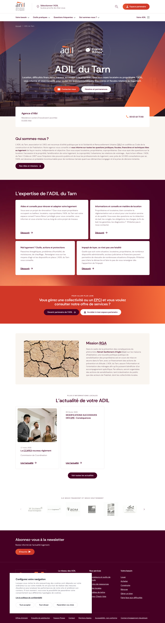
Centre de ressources (99, 584)
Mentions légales (85, 618)
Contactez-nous (69, 89)
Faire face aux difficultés (131, 597)
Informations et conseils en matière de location (118, 206)
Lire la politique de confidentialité (29, 597)
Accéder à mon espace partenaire (102, 312)
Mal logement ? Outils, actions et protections (43, 247)
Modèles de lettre (97, 592)
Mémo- (97, 596)
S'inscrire (23, 552)
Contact (72, 618)
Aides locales (95, 588)
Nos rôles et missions (28, 166)
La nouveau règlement (36, 450)
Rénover (124, 589)
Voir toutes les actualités (82, 475)
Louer (123, 577)
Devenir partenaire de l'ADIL (59, 312)
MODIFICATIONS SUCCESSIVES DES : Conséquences (81, 416)
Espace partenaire (138, 6)
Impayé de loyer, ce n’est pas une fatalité (101, 247)
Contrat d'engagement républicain (134, 618)
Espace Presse (59, 618)
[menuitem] (22, 17)
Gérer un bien (127, 593)
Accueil (18, 26)
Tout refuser (44, 605)
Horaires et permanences (96, 89)
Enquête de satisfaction (40, 618)
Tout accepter (25, 605)
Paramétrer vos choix (65, 605)
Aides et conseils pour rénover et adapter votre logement (49, 206)
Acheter (124, 581)
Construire (125, 585)
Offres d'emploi (21, 618)
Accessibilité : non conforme (106, 618)
